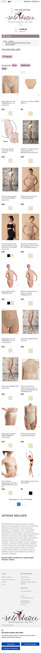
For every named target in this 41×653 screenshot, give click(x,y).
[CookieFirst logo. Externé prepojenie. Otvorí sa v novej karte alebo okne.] (2, 630)
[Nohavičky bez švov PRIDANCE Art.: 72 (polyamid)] (10, 84)
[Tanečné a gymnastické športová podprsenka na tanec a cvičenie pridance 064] (30, 274)
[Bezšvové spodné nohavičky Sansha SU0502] (10, 132)
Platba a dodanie (7, 577)
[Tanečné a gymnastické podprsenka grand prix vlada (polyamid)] (30, 179)
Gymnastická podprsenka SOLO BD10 (29, 482)
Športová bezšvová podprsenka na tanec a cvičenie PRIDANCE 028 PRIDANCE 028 (29, 388)
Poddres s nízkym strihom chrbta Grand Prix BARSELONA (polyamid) (30, 150)
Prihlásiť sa (35, 1)
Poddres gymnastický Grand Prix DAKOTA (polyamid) (9, 198)
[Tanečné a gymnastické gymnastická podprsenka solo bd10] (30, 464)
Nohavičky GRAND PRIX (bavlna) (29, 340)
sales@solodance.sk (27, 598)
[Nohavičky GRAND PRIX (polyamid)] (10, 369)
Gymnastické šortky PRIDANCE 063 (8, 292)
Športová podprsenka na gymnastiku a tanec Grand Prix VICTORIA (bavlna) (30, 245)
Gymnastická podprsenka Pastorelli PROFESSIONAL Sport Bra (10, 483)
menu (4, 1)
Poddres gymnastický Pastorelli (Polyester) (28, 434)
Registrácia (27, 1)
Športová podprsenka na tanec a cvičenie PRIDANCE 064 (29, 293)
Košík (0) (23, 29)
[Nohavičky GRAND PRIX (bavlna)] (30, 322)
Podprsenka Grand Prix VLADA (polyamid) (29, 197)
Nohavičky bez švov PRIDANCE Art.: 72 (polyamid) (8, 103)
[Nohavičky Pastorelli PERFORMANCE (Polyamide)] (10, 417)
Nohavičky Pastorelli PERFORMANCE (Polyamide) (9, 435)
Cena (14, 65)
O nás (3, 584)
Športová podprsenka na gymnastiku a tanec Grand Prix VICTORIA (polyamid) (9, 246)
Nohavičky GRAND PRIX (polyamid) (10, 387)
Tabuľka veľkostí (25, 579)
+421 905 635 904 (22, 9)
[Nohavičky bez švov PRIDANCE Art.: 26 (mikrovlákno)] (10, 322)
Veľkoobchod (24, 577)
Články (4, 582)
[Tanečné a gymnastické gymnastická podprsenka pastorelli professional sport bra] (10, 464)
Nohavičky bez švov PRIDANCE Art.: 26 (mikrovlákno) (8, 340)
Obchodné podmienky (8, 579)
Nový (4, 68)
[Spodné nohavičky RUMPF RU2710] (30, 84)
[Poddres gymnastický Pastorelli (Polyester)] (30, 417)
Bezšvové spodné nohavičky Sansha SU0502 (8, 150)
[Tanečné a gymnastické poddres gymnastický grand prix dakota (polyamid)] (10, 179)
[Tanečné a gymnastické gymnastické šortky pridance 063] (10, 274)
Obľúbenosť (25, 65)
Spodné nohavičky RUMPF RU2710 (30, 102)
